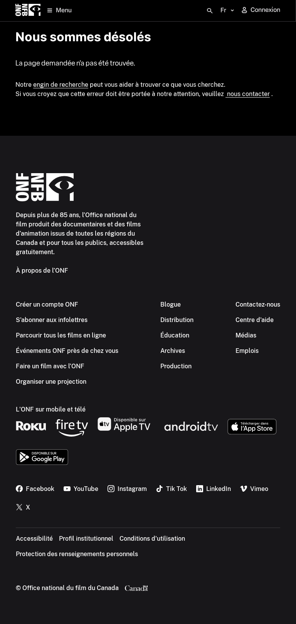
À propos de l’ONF (42, 270)
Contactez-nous (257, 304)
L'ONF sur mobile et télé (51, 409)
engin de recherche (60, 84)
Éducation (174, 335)
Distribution (176, 320)
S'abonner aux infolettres (51, 320)
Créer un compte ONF (47, 304)
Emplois (247, 350)
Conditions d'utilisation (152, 538)
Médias (245, 335)
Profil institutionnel (86, 538)
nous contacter (247, 94)
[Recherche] (209, 10)
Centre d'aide (254, 320)
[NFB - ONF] (27, 10)
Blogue (170, 304)
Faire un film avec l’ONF (50, 366)
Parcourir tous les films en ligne (61, 335)
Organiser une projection (51, 381)
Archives (172, 350)
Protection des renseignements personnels (77, 554)
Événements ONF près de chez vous (67, 350)
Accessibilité (34, 538)
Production (176, 366)
